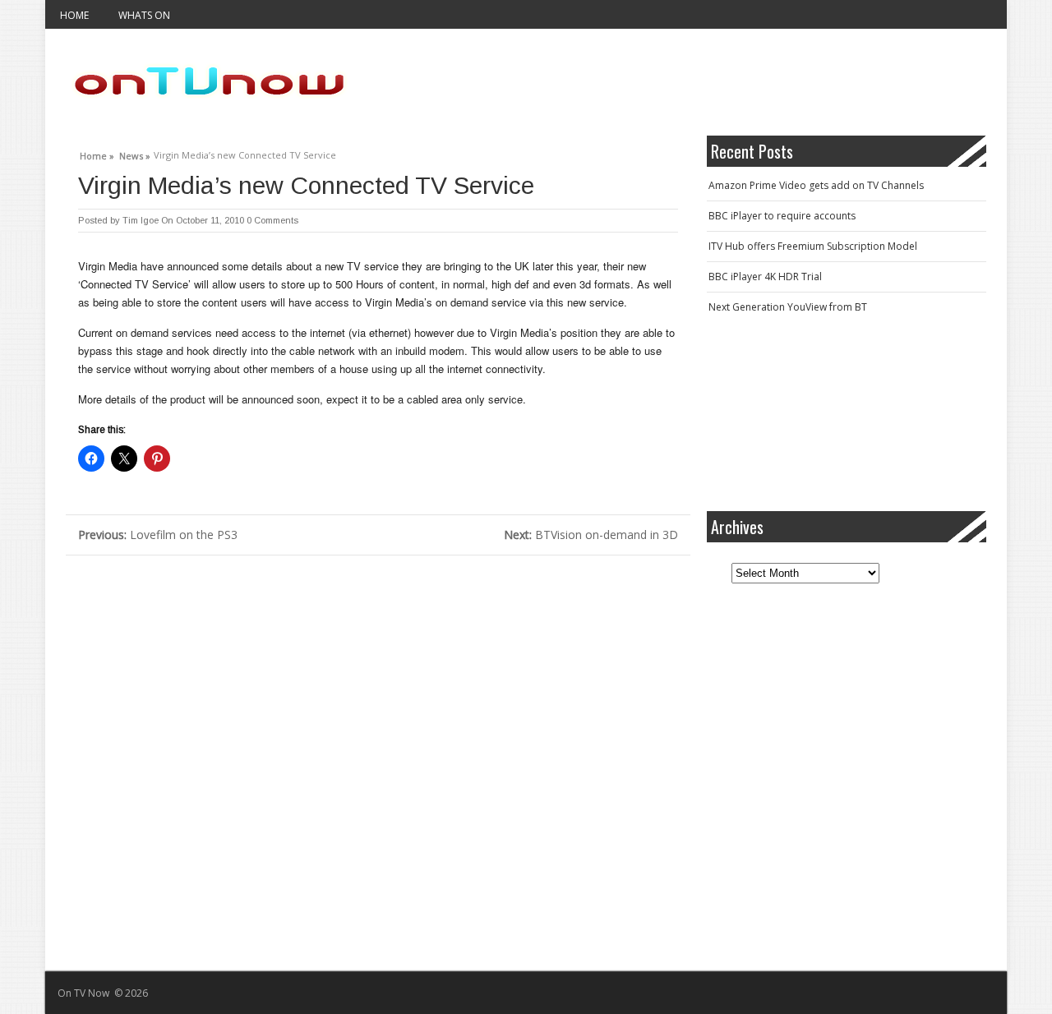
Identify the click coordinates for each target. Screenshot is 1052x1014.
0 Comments (272, 220)
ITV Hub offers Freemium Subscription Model (812, 246)
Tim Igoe (140, 220)
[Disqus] (378, 760)
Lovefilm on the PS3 (158, 534)
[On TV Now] (209, 82)
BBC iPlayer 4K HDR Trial (765, 276)
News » (134, 154)
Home (74, 15)
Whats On (144, 15)
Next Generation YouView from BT (787, 307)
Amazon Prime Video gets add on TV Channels (816, 185)
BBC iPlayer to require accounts (782, 216)
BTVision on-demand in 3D (591, 534)
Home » (97, 154)
